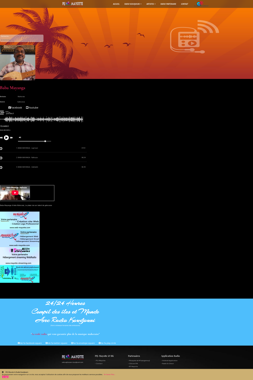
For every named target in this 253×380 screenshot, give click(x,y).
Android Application (169, 361)
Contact (184, 4)
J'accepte (5, 377)
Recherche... (5, 36)
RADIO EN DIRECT (201, 6)
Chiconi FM (133, 363)
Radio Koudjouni (132, 4)
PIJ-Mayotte (100, 361)
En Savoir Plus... (109, 374)
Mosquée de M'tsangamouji (139, 361)
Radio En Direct (168, 363)
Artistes (150, 4)
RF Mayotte (133, 366)
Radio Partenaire (168, 4)
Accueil (116, 4)
